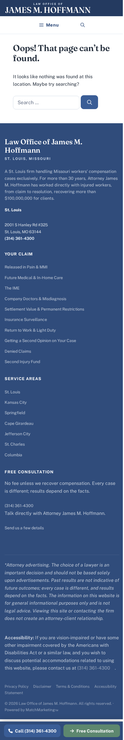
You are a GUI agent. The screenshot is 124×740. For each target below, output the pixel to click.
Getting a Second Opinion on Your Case (40, 340)
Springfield (15, 412)
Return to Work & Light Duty (30, 330)
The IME (12, 288)
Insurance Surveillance (26, 319)
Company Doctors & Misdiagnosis (35, 298)
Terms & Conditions (73, 686)
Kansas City (16, 402)
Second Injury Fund (22, 361)
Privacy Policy (17, 686)
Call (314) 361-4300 (36, 730)
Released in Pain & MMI (26, 267)
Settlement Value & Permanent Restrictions (44, 309)
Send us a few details (24, 528)
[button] (83, 25)
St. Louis (12, 392)
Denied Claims (18, 351)
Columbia (13, 455)
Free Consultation (95, 730)
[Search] (89, 102)
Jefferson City (17, 433)
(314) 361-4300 (19, 238)
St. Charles (15, 444)
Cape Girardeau (19, 423)
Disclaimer (42, 686)
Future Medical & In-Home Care (34, 277)
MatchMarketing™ (42, 710)
